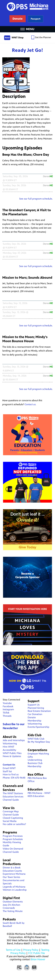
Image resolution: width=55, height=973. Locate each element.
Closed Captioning (34, 967)
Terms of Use (13, 949)
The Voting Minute (13, 911)
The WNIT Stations (13, 793)
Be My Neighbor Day (39, 741)
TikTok (6, 712)
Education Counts (12, 870)
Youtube (7, 703)
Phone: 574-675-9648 (14, 777)
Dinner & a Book (11, 867)
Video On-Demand (13, 848)
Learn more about (35, 18)
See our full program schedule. (36, 198)
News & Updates (12, 756)
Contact (27, 967)
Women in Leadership (15, 889)
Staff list (7, 771)
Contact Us (9, 764)
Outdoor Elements (13, 901)
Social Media (9, 821)
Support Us (34, 704)
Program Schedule (13, 839)
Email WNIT (9, 768)
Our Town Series (11, 877)
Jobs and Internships (14, 740)
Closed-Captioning (13, 817)
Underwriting (35, 759)
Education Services (13, 796)
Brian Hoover (38, 959)
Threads (7, 715)
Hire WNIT (8, 746)
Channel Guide (11, 799)
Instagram (8, 709)
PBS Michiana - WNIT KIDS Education (39, 795)
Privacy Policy (30, 949)
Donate (32, 717)
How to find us (11, 774)
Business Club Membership (35, 765)
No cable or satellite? (14, 824)
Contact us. (30, 404)
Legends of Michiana (14, 886)
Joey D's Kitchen (11, 904)
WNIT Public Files (12, 753)
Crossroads (9, 907)
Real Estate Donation (39, 711)
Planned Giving (36, 707)
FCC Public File (36, 953)
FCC (19, 967)
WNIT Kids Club (36, 738)
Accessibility (9, 749)
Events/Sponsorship (38, 726)
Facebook (8, 706)
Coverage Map (11, 811)
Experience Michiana (14, 873)
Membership (34, 720)
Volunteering (10, 743)
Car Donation (35, 714)
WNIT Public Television (27, 13)
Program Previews (13, 836)
